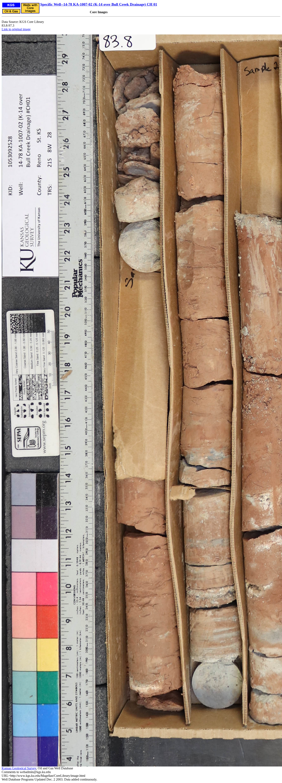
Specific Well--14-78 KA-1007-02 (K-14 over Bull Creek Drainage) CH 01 (98, 4)
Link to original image (16, 29)
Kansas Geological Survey (19, 768)
